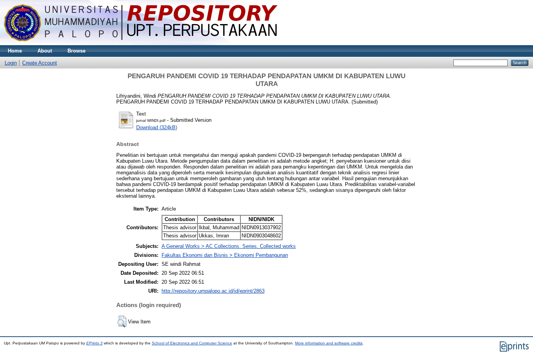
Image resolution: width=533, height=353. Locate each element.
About (44, 51)
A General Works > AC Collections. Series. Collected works (229, 246)
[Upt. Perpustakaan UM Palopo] (140, 43)
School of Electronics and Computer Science (192, 343)
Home (15, 51)
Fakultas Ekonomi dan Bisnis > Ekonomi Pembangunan (225, 255)
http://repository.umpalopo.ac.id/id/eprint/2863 (213, 291)
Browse (76, 51)
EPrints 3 (94, 343)
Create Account (39, 63)
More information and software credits (328, 343)
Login (11, 63)
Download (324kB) (156, 127)
